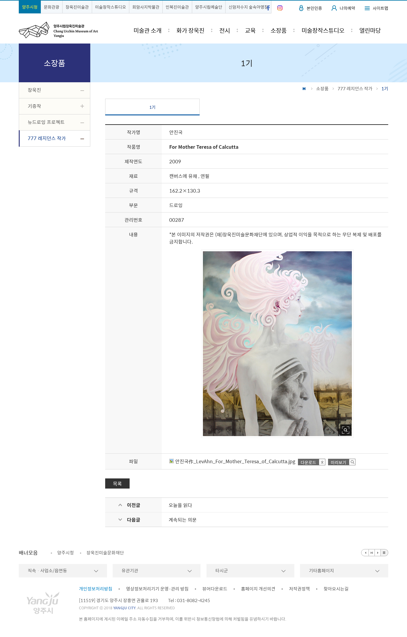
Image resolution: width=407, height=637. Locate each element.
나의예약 (347, 8)
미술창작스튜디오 (110, 7)
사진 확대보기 (345, 430)
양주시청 (30, 7)
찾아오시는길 (336, 588)
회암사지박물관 (145, 7)
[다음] (378, 552)
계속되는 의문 (183, 519)
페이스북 (268, 7)
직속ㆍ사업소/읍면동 (47, 570)
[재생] (372, 552)
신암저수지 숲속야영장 (248, 7)
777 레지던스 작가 (355, 88)
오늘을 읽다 (180, 505)
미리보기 (338, 462)
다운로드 (308, 462)
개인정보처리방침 (95, 588)
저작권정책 (299, 588)
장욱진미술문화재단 (105, 552)
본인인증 (314, 8)
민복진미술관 (177, 7)
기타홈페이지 (321, 570)
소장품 (322, 88)
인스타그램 (280, 7)
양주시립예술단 (208, 7)
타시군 (221, 570)
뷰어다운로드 (214, 588)
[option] (62, 552)
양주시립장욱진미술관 (58, 30)
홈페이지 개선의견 (258, 588)
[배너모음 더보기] (384, 552)
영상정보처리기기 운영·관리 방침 (157, 588)
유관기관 (130, 570)
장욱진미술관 (77, 7)
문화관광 (51, 7)
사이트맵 (380, 8)
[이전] (365, 552)
